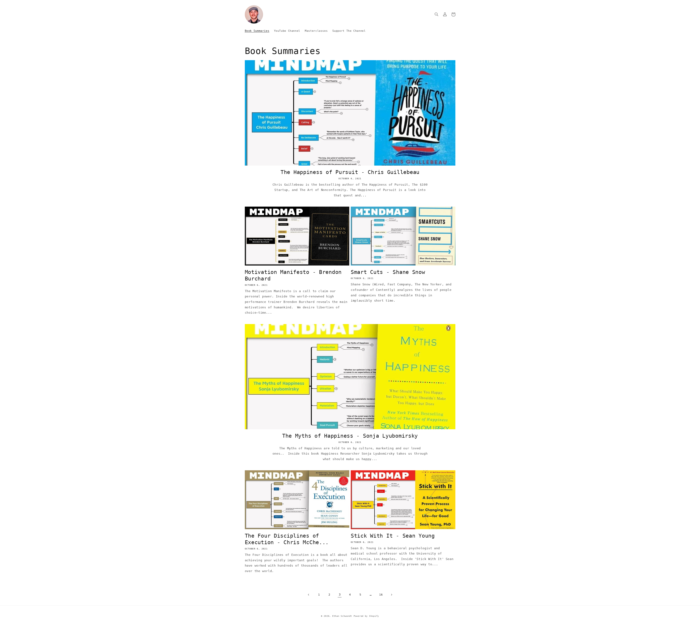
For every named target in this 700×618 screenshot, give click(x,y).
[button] (436, 14)
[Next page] (391, 594)
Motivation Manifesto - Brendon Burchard (293, 275)
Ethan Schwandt (342, 616)
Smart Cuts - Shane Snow (388, 272)
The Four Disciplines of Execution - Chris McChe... (287, 539)
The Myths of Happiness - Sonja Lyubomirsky (350, 436)
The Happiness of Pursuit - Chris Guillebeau (350, 172)
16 (381, 594)
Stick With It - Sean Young (393, 536)
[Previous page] (308, 594)
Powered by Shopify (366, 616)
